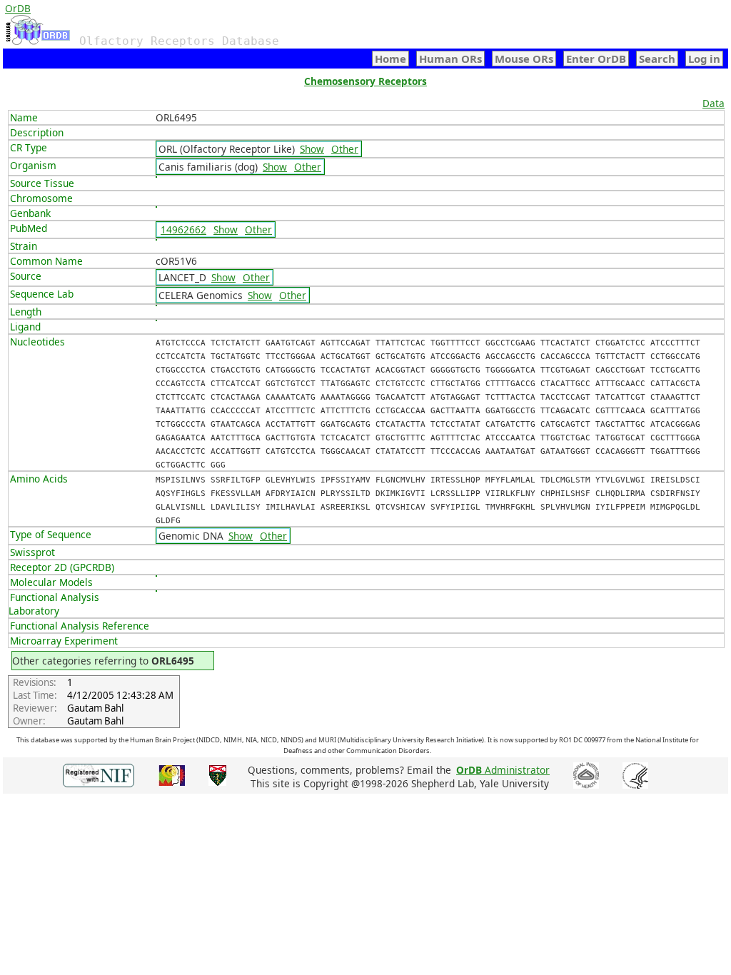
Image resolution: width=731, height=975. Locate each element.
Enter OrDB (596, 58)
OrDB (18, 8)
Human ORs (450, 58)
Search (657, 58)
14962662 (183, 229)
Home (390, 58)
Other (344, 149)
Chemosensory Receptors (365, 81)
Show (312, 149)
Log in (704, 58)
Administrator (503, 770)
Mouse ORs (524, 58)
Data (713, 103)
